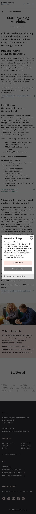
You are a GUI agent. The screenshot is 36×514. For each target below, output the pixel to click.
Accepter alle (18, 263)
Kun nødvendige (18, 269)
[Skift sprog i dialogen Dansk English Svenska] (31, 238)
